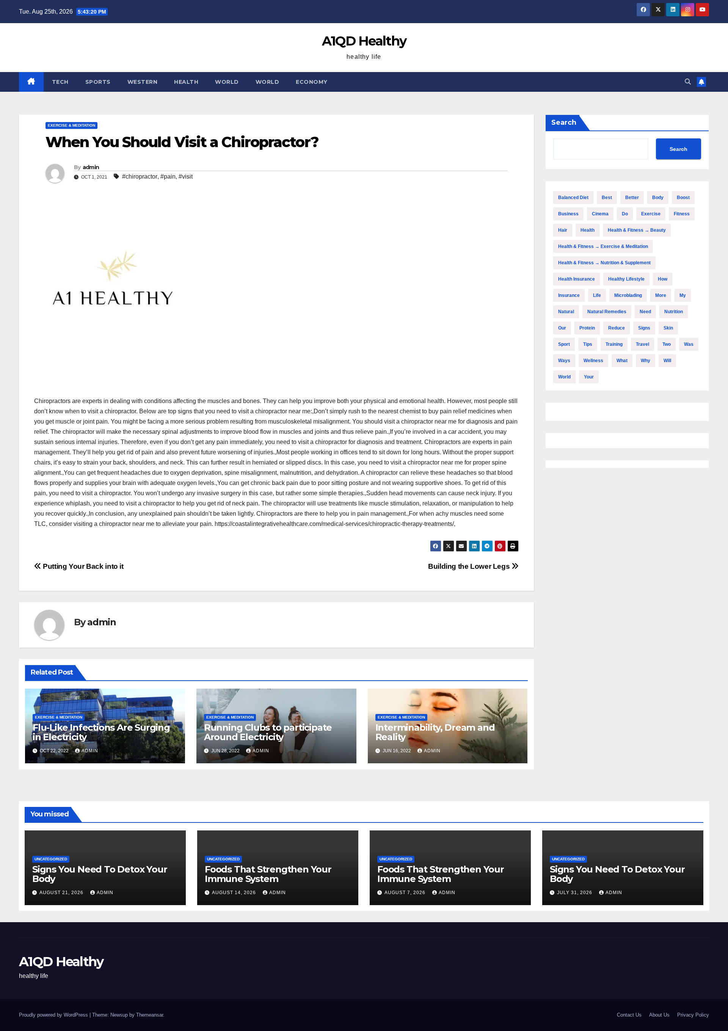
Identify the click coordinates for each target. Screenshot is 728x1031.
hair (562, 230)
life (597, 295)
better (632, 197)
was (688, 344)
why (645, 360)
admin (91, 167)
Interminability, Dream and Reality (435, 732)
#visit (186, 176)
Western (142, 81)
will (667, 360)
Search (563, 122)
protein (587, 328)
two (666, 344)
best (607, 197)
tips (587, 344)
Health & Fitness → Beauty (637, 230)
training (614, 344)
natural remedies (606, 311)
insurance (569, 295)
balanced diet (573, 197)
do (625, 214)
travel (642, 344)
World (227, 81)
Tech (60, 81)
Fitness (682, 214)
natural (566, 311)
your (589, 377)
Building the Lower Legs (469, 566)
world (564, 377)
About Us (659, 1015)
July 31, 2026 (575, 892)
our (562, 328)
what (622, 360)
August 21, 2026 (62, 892)
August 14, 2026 (234, 892)
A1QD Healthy (364, 41)
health (588, 230)
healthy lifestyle (626, 279)
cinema (600, 214)
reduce (616, 328)
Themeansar (149, 1015)
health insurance (576, 279)
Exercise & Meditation (71, 125)
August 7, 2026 (405, 892)
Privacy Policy (693, 1015)
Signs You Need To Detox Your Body (99, 874)
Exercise (651, 214)
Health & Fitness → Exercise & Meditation (603, 246)
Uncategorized (51, 859)
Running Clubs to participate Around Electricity (268, 732)
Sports (98, 81)
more (660, 295)
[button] (688, 81)
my (682, 295)
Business (568, 214)
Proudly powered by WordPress (54, 1015)
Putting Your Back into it (82, 566)
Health (186, 81)
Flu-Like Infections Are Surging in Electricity (101, 732)
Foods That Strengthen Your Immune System (268, 874)
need (645, 311)
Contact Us (629, 1015)
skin (668, 328)
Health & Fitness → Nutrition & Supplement (604, 262)
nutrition (673, 311)
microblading (628, 295)
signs (644, 328)
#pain (168, 176)
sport (564, 344)
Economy (312, 81)
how (662, 279)
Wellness (593, 360)
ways (564, 360)
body (658, 197)
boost (683, 197)
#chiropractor (139, 176)
